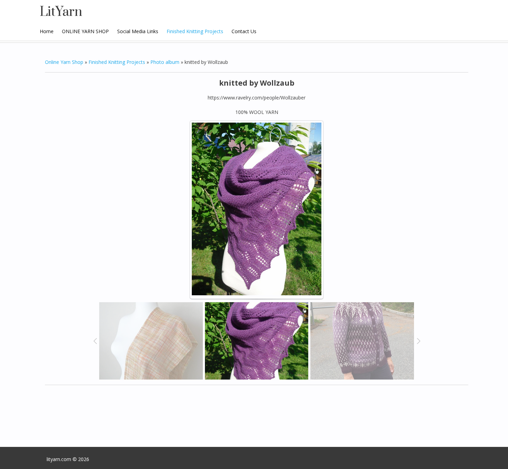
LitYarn (61, 12)
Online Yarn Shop (64, 62)
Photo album (164, 62)
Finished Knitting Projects (116, 62)
